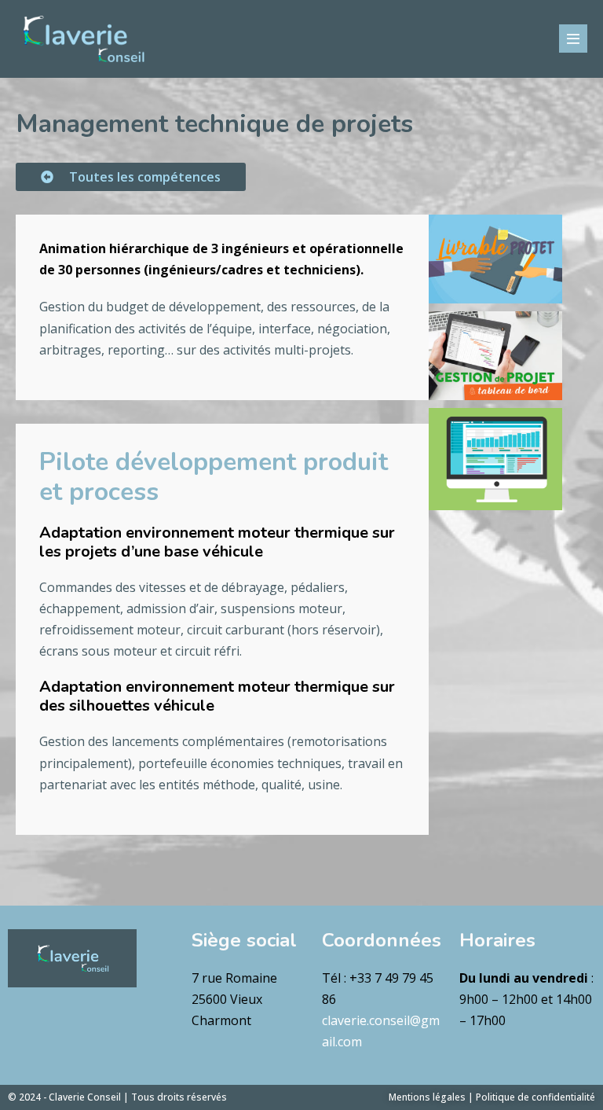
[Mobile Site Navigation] (573, 38)
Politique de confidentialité (535, 1097)
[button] (131, 177)
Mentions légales (427, 1097)
